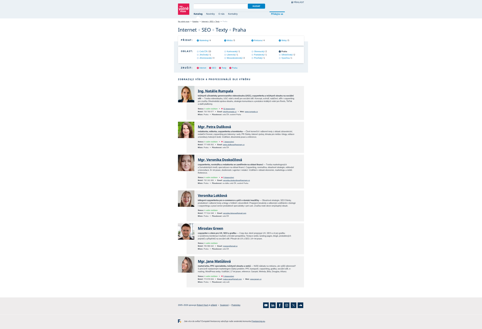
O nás (221, 13)
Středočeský (286, 55)
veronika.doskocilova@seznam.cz (236, 180)
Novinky (210, 13)
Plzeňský (258, 58)
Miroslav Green (210, 228)
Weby (284, 40)
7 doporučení (228, 142)
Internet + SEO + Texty (211, 21)
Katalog (198, 13)
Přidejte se (277, 13)
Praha (234, 68)
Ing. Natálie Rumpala (215, 91)
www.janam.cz (255, 279)
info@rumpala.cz (229, 112)
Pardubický (259, 55)
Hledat (256, 6)
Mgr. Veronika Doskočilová (220, 159)
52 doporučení (229, 109)
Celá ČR (203, 51)
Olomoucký (259, 51)
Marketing (203, 40)
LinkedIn (273, 305)
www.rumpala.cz (251, 112)
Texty (224, 68)
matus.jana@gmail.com (232, 279)
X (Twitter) (293, 305)
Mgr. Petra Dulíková (214, 126)
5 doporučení (228, 276)
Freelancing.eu (181, 321)
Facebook (280, 305)
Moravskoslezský (234, 58)
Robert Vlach (202, 305)
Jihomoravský (205, 58)
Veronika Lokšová (212, 195)
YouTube (266, 305)
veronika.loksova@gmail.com (234, 213)
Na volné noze (183, 21)
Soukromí (224, 305)
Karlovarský (232, 51)
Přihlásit (298, 2)
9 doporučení (228, 177)
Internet (202, 68)
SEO (214, 68)
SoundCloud (300, 305)
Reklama (258, 40)
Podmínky (235, 305)
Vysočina (285, 58)
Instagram (286, 305)
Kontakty (233, 13)
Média (229, 40)
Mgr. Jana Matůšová (214, 261)
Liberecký (231, 55)
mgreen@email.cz (230, 246)
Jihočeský (203, 55)
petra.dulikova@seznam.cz (234, 145)
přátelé (214, 305)
